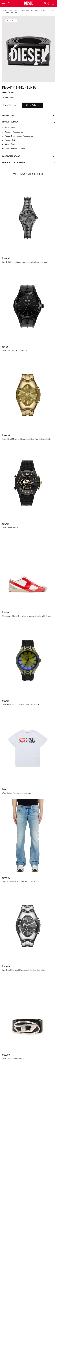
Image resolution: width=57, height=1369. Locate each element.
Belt (45, 10)
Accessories (15, 10)
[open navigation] (3, 3)
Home (4, 10)
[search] (8, 3)
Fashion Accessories (32, 10)
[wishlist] (49, 3)
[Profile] (45, 3)
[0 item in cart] (53, 3)
